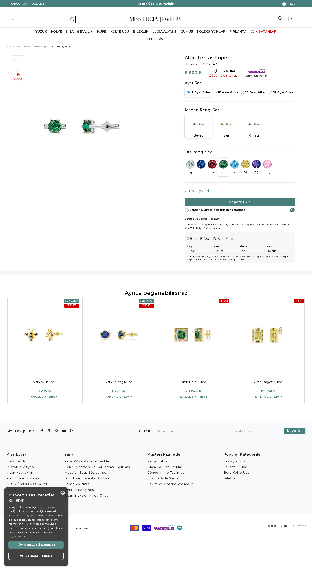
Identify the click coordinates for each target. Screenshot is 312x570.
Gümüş (187, 31)
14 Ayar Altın (255, 92)
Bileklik (140, 31)
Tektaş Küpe (40, 46)
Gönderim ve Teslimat (165, 473)
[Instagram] (49, 431)
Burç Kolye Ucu (237, 473)
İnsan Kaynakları (19, 473)
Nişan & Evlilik (79, 31)
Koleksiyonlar (211, 31)
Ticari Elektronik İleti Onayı (87, 495)
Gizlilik (285, 525)
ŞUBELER (38, 3)
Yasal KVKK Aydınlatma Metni (89, 461)
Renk (243, 246)
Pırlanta (237, 31)
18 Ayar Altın (283, 92)
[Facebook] (42, 431)
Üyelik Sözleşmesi (80, 490)
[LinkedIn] (72, 431)
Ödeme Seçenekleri (256, 75)
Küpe (101, 31)
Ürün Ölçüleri (197, 191)
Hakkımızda (16, 461)
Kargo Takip (20, 3)
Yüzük (41, 31)
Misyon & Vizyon (20, 467)
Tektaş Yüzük (235, 461)
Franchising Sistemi (22, 478)
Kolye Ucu (119, 31)
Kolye (56, 31)
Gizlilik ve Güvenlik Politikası (88, 478)
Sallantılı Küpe (235, 467)
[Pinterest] (56, 431)
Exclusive (156, 39)
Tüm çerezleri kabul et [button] (36, 544)
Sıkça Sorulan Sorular (164, 467)
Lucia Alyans (164, 31)
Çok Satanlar (263, 31)
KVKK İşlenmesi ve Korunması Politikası (98, 467)
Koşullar (271, 525)
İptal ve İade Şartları (164, 478)
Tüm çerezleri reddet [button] (36, 555)
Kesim (270, 246)
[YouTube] (64, 431)
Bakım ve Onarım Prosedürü (171, 484)
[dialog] (36, 526)
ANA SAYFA (13, 46)
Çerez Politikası (77, 484)
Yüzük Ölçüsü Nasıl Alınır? (27, 484)
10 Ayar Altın (228, 92)
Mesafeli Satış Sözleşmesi (86, 473)
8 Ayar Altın (200, 92)
